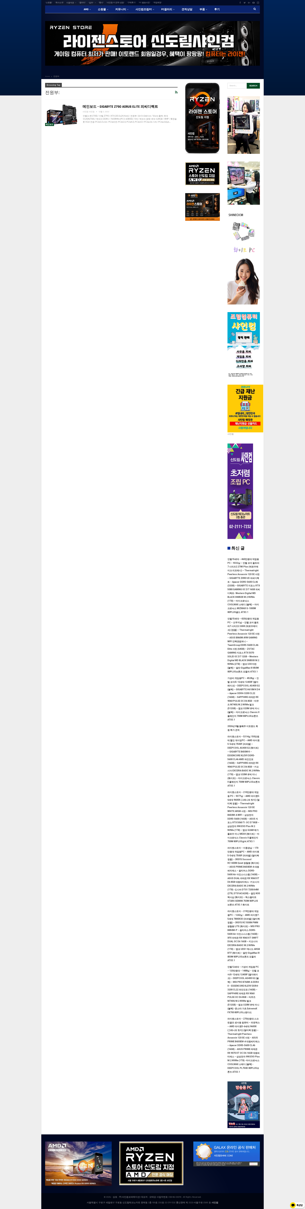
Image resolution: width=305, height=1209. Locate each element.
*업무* (91, 3)
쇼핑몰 (102, 9)
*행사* (101, 2)
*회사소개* (59, 2)
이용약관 (70, 3)
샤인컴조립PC (144, 9)
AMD (86, 9)
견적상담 (187, 9)
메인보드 (49, 124)
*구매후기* (131, 2)
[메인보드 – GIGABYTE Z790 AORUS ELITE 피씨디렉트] (61, 115)
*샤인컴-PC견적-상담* (115, 2)
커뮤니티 (120, 9)
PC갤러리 (166, 9)
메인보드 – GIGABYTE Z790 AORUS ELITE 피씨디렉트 (120, 107)
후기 (217, 9)
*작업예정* (157, 2)
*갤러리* (82, 2)
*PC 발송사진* (144, 2)
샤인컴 (215, 1202)
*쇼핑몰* (48, 2)
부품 (202, 9)
